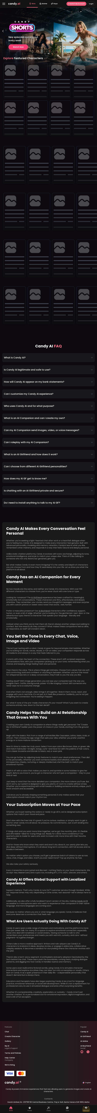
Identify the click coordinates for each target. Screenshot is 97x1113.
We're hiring (10, 1065)
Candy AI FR (82, 901)
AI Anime (84, 1041)
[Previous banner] (3, 41)
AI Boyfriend (44, 610)
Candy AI (84, 1031)
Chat (7, 1031)
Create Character (12, 1036)
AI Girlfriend (36, 597)
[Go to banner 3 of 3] (52, 53)
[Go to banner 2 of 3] (48, 53)
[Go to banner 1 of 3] (45, 53)
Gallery (8, 1041)
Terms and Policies (13, 1053)
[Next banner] (94, 41)
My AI (7, 1046)
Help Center (10, 1058)
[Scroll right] (44, 58)
